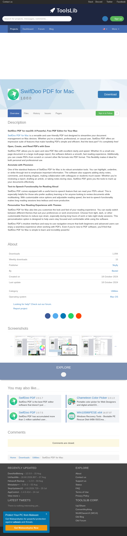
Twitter (109, 2)
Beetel (115, 271)
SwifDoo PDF (27, 397)
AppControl (13, 492)
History (36, 113)
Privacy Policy (82, 496)
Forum (41, 29)
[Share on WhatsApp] (71, 316)
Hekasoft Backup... (17, 481)
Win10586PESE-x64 (89, 412)
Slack (90, 2)
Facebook (121, 2)
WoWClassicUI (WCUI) (87, 513)
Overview (14, 113)
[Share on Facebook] (47, 316)
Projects (14, 29)
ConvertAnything (84, 509)
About (78, 473)
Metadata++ (14, 484)
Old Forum (81, 520)
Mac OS (114, 296)
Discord (98, 2)
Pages (59, 113)
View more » (14, 496)
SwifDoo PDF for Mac (47, 91)
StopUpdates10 (15, 488)
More (114, 29)
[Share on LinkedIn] (63, 316)
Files (26, 113)
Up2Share (80, 505)
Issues (48, 113)
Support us (81, 481)
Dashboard (28, 29)
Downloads (24, 457)
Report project (20, 308)
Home (13, 457)
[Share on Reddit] (78, 316)
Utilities (114, 291)
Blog (51, 29)
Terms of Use (82, 492)
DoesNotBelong (15, 473)
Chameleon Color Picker (92, 397)
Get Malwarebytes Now (26, 528)
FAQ (78, 488)
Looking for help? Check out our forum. (32, 304)
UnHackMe (13, 477)
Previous (11, 345)
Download (110, 94)
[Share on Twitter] (55, 316)
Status (79, 484)
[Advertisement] (63, 56)
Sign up (118, 18)
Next (115, 345)
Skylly (115, 265)
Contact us (7, 2)
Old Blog (80, 517)
